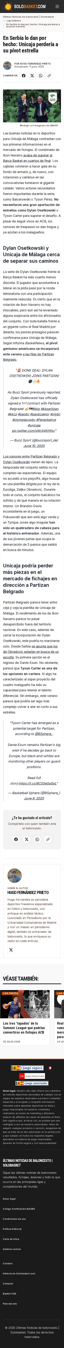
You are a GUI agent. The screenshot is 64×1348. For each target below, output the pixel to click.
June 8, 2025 (34, 798)
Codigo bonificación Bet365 (19, 1209)
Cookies (7, 1263)
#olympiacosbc (23, 420)
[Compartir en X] (32, 75)
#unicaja (34, 425)
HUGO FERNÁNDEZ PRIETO (35, 63)
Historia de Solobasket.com (19, 1273)
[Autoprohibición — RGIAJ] (50, 1068)
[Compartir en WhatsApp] (40, 75)
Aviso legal (9, 1198)
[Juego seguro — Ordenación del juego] (27, 1068)
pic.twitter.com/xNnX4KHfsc (33, 431)
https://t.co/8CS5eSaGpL (37, 783)
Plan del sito (10, 1303)
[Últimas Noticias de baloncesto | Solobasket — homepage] (24, 6)
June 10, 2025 (34, 446)
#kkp (36, 409)
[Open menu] (57, 6)
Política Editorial (12, 1229)
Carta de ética (11, 1239)
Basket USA (9, 1293)
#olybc (55, 414)
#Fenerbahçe (46, 420)
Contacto (8, 1283)
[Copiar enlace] (49, 75)
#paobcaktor (39, 414)
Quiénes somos (12, 1249)
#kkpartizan (49, 409)
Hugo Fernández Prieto (28, 892)
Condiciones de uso (14, 1219)
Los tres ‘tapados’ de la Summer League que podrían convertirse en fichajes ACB (24, 1027)
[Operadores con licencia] (32, 1083)
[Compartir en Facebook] (23, 75)
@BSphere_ (43, 734)
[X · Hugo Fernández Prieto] (11, 949)
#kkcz (12, 414)
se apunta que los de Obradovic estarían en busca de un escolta (31, 651)
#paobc (23, 414)
